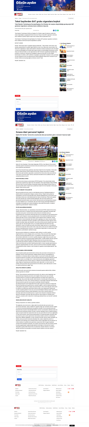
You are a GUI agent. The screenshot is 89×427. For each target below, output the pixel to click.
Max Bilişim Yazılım (48, 402)
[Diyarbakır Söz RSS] (68, 392)
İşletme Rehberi (58, 393)
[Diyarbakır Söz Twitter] (69, 388)
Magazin (64, 14)
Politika (40, 14)
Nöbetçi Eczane (58, 388)
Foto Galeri (17, 392)
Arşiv (67, 14)
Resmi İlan (52, 14)
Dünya (61, 14)
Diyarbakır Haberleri (18, 390)
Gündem (33, 14)
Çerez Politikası (60, 385)
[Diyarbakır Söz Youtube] (73, 388)
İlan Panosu (58, 397)
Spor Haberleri (45, 388)
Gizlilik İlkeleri (54, 385)
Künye (65, 385)
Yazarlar (70, 14)
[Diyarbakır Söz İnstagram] (71, 388)
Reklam (72, 385)
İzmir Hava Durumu (32, 392)
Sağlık (49, 14)
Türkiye (37, 14)
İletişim (68, 385)
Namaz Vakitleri (58, 390)
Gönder (19, 379)
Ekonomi (45, 14)
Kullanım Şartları (48, 385)
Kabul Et (72, 425)
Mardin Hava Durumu (32, 395)
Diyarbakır (30, 14)
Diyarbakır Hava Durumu (33, 393)
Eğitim (56, 14)
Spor (43, 14)
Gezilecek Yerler (59, 395)
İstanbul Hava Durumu (32, 388)
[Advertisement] (37, 70)
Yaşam (58, 14)
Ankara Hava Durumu (32, 390)
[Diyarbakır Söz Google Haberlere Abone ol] (71, 18)
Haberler (16, 18)
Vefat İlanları (58, 392)
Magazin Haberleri (46, 390)
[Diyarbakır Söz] (18, 14)
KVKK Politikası (41, 385)
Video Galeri (17, 393)
